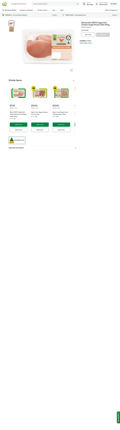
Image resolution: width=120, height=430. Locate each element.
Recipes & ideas (42, 10)
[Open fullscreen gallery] (71, 70)
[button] (11, 23)
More (61, 10)
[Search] (78, 4)
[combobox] (56, 4)
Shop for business (110, 10)
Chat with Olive (118, 417)
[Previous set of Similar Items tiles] (69, 80)
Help (53, 10)
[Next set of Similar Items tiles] (73, 80)
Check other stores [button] (86, 43)
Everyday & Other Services (18, 4)
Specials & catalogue (26, 10)
